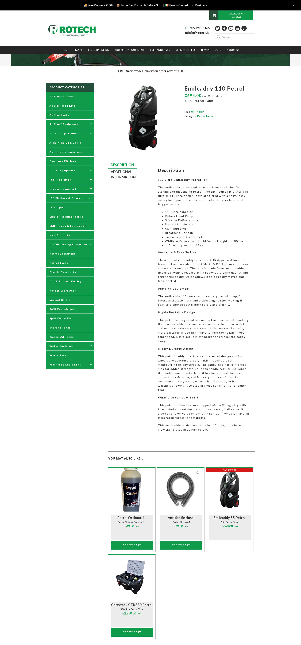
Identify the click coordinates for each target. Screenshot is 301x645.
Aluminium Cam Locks (65, 142)
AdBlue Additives (62, 96)
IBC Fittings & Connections (69, 198)
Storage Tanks (60, 327)
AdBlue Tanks (59, 114)
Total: (235, 17)
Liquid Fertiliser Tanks (66, 216)
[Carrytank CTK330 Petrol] (131, 577)
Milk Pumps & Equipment (67, 225)
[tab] (122, 165)
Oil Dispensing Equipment (68, 244)
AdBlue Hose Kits (62, 105)
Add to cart (131, 545)
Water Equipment (62, 346)
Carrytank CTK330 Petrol (131, 605)
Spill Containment (62, 309)
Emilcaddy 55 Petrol (230, 518)
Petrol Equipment (62, 253)
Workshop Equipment (65, 364)
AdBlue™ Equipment (63, 124)
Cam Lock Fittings (62, 161)
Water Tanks (58, 355)
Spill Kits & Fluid (62, 318)
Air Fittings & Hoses (64, 133)
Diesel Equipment (62, 170)
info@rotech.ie (198, 33)
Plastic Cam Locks (62, 272)
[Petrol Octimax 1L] (131, 490)
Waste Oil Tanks (61, 336)
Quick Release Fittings (66, 281)
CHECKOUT (235, 13)
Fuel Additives (60, 179)
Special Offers (60, 299)
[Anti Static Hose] (180, 490)
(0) (242, 13)
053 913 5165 (200, 28)
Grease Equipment (62, 188)
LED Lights (57, 207)
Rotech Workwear (62, 290)
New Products (59, 235)
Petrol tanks (205, 116)
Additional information (123, 174)
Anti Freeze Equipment (66, 151)
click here (233, 425)
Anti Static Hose (181, 518)
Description (122, 165)
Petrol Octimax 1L (131, 518)
